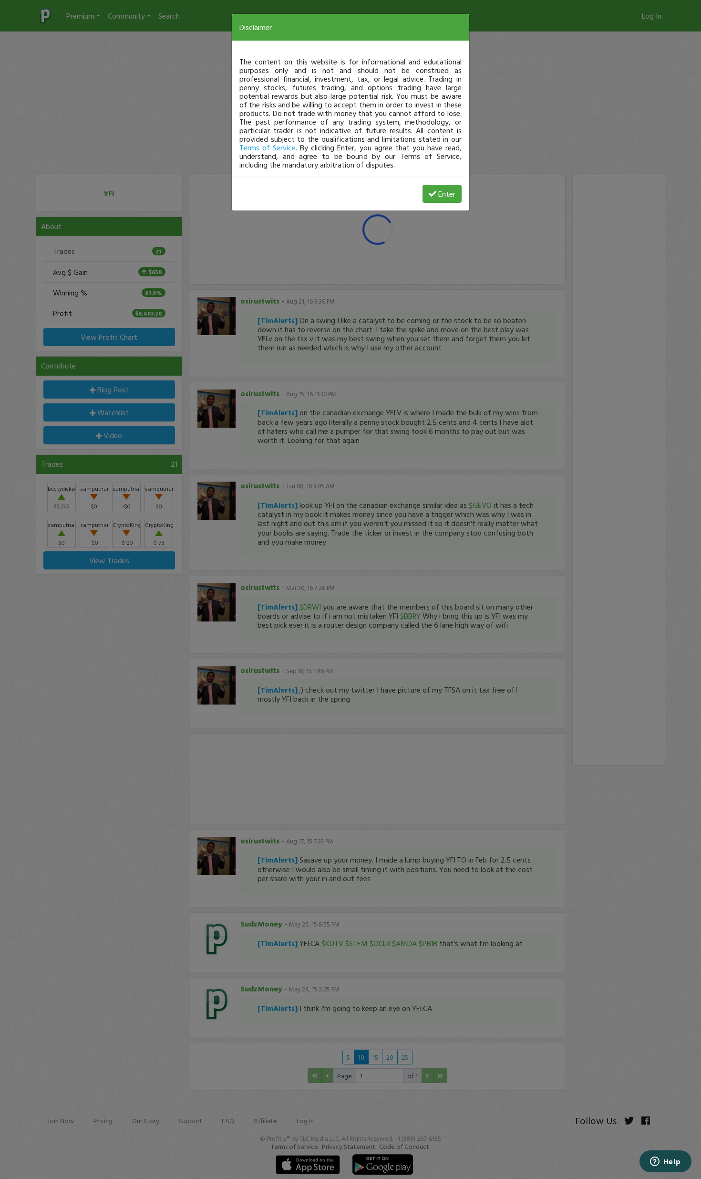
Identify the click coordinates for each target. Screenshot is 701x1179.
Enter (446, 194)
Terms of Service (267, 147)
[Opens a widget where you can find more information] (665, 1162)
